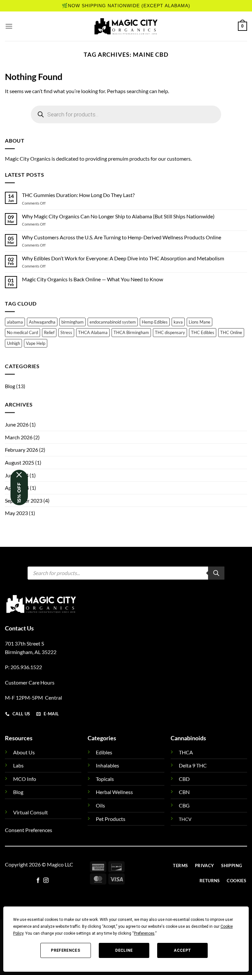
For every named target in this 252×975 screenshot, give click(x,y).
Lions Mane (199, 322)
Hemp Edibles (155, 322)
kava (178, 322)
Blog (10, 386)
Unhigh (13, 343)
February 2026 (21, 450)
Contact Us (19, 628)
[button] (9, 26)
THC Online (231, 332)
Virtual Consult (30, 812)
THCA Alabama (93, 332)
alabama (15, 322)
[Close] (19, 474)
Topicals (105, 779)
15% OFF (19, 493)
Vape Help (35, 343)
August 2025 (19, 462)
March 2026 (18, 437)
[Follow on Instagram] (46, 881)
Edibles (104, 752)
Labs (18, 765)
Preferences (65, 950)
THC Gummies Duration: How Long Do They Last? (78, 195)
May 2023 (16, 513)
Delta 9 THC (193, 765)
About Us (24, 752)
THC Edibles (202, 332)
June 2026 (17, 424)
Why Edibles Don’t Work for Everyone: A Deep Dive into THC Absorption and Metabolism (123, 258)
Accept (182, 950)
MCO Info (24, 779)
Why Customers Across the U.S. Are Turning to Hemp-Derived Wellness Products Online (121, 237)
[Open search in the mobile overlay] (126, 114)
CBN (184, 792)
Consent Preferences (28, 830)
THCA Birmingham (131, 332)
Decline (124, 950)
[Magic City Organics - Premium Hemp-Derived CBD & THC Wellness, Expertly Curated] (126, 26)
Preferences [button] (144, 933)
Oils (100, 805)
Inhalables (107, 765)
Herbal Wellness (114, 792)
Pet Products (110, 819)
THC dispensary (170, 332)
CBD (184, 779)
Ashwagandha (42, 322)
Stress (66, 332)
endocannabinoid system (113, 322)
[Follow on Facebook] (38, 881)
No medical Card (22, 332)
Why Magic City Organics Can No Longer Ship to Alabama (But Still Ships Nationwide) (118, 216)
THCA (186, 752)
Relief (49, 332)
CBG (184, 805)
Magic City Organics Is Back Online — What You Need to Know (92, 279)
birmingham (72, 322)
